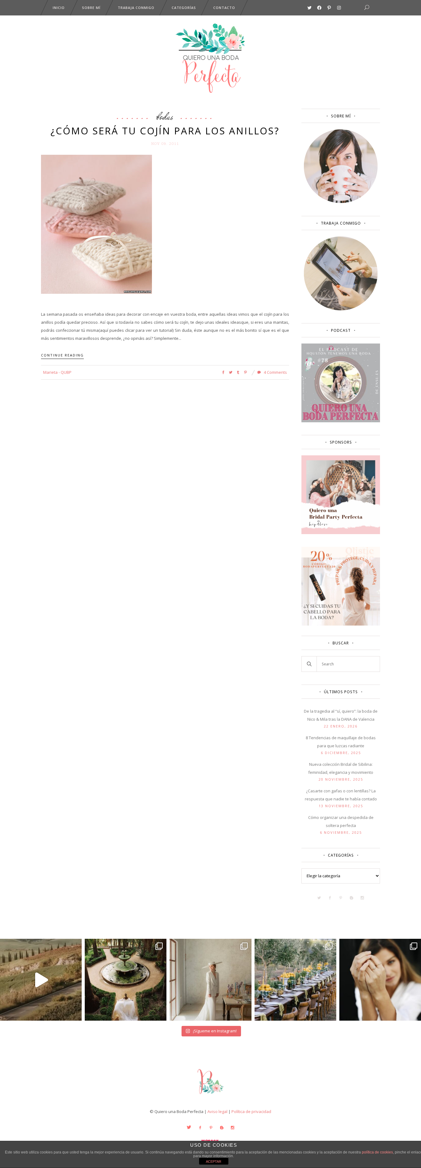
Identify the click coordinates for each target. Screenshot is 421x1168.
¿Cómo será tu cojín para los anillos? (165, 130)
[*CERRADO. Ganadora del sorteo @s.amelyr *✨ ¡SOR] (380, 980)
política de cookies (377, 1152)
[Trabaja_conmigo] (341, 309)
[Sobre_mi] (341, 202)
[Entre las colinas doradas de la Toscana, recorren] (41, 980)
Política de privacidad (251, 1111)
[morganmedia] (210, 1095)
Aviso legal (217, 1111)
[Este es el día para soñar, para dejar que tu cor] (125, 980)
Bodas (165, 116)
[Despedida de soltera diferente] (340, 532)
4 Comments (275, 372)
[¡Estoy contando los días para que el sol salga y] (295, 980)
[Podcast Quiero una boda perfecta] (340, 421)
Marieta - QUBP (57, 372)
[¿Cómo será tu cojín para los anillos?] (96, 223)
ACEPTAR (213, 1161)
